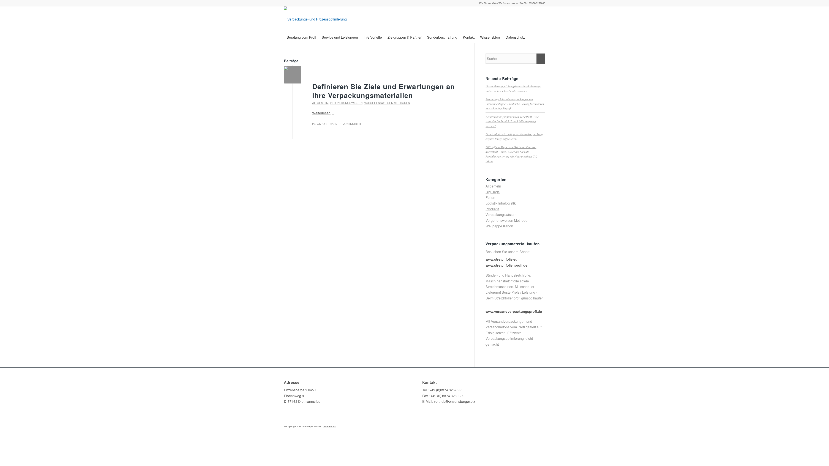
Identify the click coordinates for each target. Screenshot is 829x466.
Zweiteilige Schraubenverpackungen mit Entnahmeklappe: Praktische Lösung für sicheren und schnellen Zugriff (515, 103)
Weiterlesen (321, 112)
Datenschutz (329, 426)
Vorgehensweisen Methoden (387, 103)
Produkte (492, 208)
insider (355, 124)
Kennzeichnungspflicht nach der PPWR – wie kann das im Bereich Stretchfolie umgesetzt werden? (512, 121)
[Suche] (542, 37)
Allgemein (320, 103)
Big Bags (493, 191)
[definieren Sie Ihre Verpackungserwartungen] (292, 74)
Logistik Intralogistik (501, 203)
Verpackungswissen (346, 103)
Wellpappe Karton (499, 226)
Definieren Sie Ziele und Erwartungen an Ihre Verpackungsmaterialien (383, 90)
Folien (490, 197)
